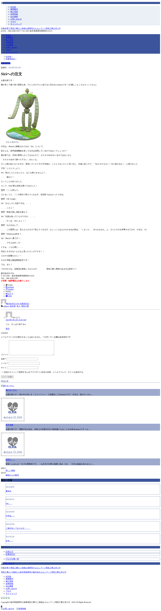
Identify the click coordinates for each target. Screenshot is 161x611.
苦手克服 (9, 425)
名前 (3, 359)
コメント (4, 355)
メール (4, 363)
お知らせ (9, 552)
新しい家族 (10, 470)
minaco (6, 306)
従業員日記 (24, 304)
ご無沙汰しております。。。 (18, 528)
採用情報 (14, 14)
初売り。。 (10, 460)
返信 (7, 329)
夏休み (8, 491)
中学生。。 (10, 516)
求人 (18, 306)
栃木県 (13, 306)
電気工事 (25, 306)
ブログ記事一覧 (12, 559)
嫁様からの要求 (12, 475)
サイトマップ (16, 24)
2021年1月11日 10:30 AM (16, 320)
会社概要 (14, 17)
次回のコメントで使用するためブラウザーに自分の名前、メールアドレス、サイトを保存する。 (44, 372)
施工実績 (14, 12)
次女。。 (9, 541)
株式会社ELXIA (12, 304)
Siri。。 (9, 503)
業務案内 (14, 9)
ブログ (13, 22)
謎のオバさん (11, 390)
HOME (13, 7)
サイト (4, 368)
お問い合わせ (16, 19)
